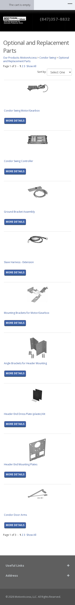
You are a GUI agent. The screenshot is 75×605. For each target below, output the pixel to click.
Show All (31, 66)
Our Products (11, 57)
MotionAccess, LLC (26, 597)
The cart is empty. (20, 5)
